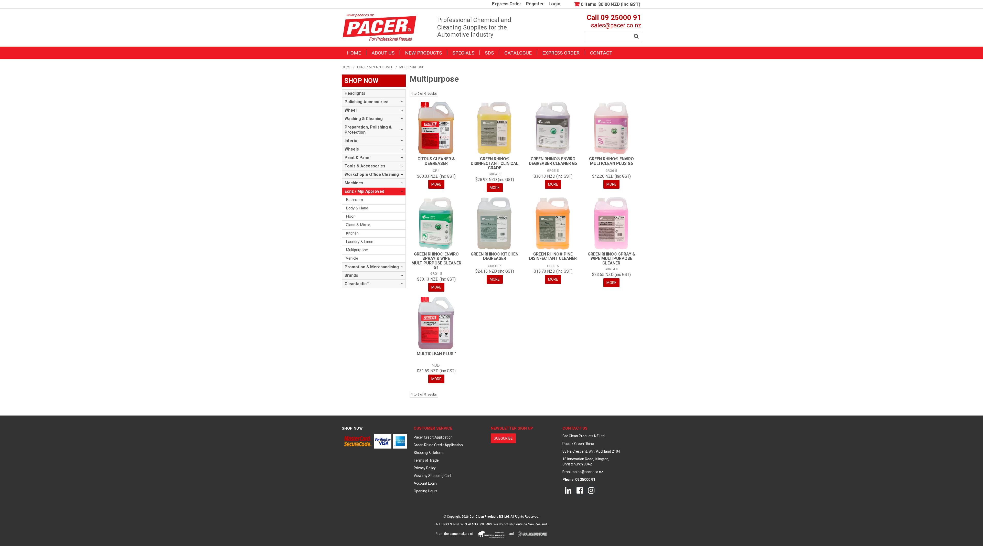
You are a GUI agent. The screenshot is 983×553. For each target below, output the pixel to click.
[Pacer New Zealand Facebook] (579, 490)
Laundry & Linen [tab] (359, 241)
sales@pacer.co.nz (616, 25)
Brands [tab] (351, 275)
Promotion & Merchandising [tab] (372, 266)
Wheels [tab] (352, 149)
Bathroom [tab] (354, 199)
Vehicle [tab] (352, 258)
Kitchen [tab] (352, 233)
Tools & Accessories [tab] (365, 166)
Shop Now (352, 428)
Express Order (506, 4)
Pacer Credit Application (433, 437)
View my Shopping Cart (432, 476)
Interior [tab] (352, 140)
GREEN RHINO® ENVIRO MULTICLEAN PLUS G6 (611, 161)
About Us (382, 52)
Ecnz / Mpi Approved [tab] (364, 191)
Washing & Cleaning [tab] (364, 118)
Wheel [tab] (351, 110)
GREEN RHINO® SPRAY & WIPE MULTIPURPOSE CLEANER (611, 258)
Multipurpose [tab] (357, 250)
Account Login (425, 483)
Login (554, 4)
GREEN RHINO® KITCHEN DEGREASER (494, 256)
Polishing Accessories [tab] (366, 101)
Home (354, 52)
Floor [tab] (350, 216)
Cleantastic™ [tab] (357, 283)
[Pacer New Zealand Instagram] (591, 490)
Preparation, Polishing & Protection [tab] (368, 130)
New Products (423, 52)
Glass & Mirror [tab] (358, 224)
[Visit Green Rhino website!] (491, 534)
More (436, 184)
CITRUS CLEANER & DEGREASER (436, 161)
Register (535, 4)
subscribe (503, 438)
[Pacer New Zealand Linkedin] (568, 490)
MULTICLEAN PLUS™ (436, 353)
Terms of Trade (426, 460)
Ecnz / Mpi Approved (375, 67)
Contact (601, 52)
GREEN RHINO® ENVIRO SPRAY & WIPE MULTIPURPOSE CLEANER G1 (436, 261)
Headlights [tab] (355, 93)
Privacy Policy (425, 468)
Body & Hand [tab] (357, 208)
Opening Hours (425, 491)
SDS (489, 52)
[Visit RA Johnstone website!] (533, 534)
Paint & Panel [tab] (357, 157)
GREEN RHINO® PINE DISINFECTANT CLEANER (553, 256)
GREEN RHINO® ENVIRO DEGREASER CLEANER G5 (553, 161)
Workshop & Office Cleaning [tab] (372, 174)
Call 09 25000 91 (614, 18)
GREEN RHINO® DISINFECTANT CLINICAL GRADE (494, 163)
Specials (463, 52)
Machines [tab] (354, 182)
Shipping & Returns (429, 453)
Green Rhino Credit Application (438, 445)
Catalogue (518, 52)
